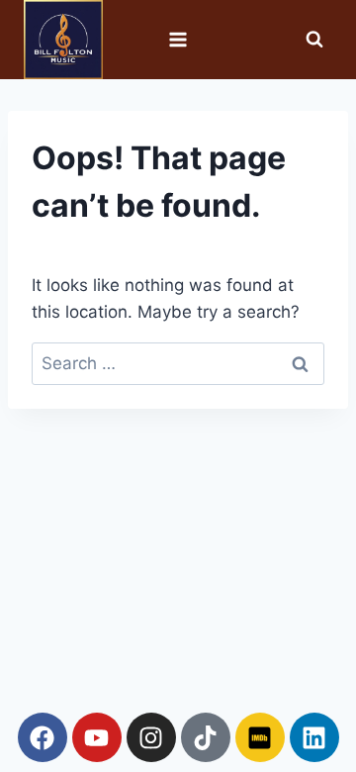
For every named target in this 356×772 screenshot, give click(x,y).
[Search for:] (178, 363)
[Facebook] (42, 737)
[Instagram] (151, 737)
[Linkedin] (314, 737)
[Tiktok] (205, 737)
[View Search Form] (314, 39)
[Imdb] (260, 737)
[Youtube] (97, 737)
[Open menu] (178, 39)
